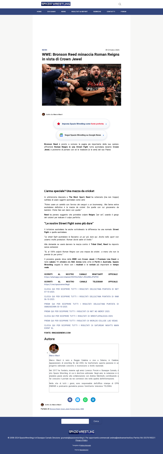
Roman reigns (75, 409)
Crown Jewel (64, 409)
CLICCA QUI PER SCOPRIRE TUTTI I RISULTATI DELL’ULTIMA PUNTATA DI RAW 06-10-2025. (81, 297)
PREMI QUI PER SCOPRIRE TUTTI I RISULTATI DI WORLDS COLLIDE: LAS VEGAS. (81, 321)
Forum (123, 11)
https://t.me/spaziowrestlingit (57, 284)
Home (39, 11)
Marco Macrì (54, 355)
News (63, 11)
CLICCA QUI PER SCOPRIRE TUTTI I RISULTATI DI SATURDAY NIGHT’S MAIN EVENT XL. (81, 326)
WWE (82, 409)
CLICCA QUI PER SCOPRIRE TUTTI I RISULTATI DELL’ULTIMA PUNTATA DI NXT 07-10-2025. (81, 290)
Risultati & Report (79, 11)
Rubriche (97, 11)
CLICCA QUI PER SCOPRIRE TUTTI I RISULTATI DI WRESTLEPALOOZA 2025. (78, 316)
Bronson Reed (55, 409)
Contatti (111, 11)
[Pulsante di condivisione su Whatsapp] (85, 399)
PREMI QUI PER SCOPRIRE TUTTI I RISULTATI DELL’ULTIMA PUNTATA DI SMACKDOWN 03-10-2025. (81, 305)
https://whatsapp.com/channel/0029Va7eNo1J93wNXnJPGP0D (71, 277)
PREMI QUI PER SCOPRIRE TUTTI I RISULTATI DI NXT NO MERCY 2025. (77, 311)
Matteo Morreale (85, 445)
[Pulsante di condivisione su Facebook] (70, 399)
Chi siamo (51, 11)
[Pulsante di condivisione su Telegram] (93, 399)
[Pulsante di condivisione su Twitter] (77, 399)
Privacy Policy (81, 440)
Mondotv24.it (84, 450)
